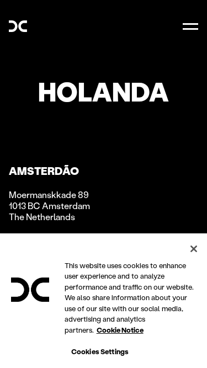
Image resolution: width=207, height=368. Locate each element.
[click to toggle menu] (190, 26)
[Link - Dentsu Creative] (18, 26)
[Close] (194, 249)
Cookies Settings (100, 351)
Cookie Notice (120, 329)
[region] (103, 300)
